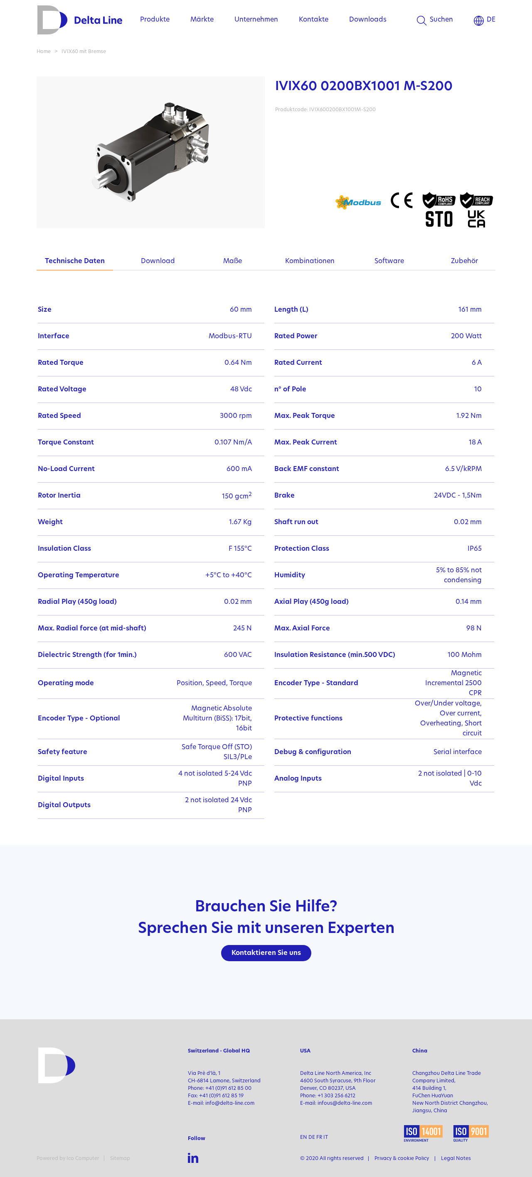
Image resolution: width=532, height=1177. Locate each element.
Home (44, 51)
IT (325, 1137)
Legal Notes (456, 1158)
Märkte (202, 20)
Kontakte (313, 20)
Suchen (441, 20)
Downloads (368, 20)
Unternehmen (256, 20)
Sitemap (120, 1158)
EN (303, 1137)
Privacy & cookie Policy (401, 1158)
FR (319, 1137)
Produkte (155, 20)
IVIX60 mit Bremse (84, 51)
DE (491, 20)
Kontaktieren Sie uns (266, 953)
